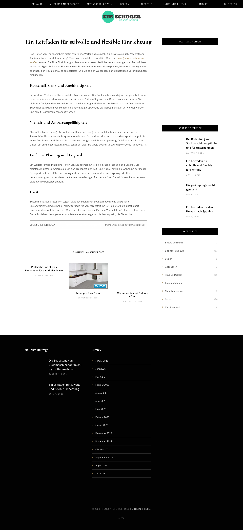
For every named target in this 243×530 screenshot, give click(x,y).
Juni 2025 (100, 368)
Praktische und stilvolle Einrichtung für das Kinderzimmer (44, 268)
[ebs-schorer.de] (121, 17)
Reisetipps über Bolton (88, 293)
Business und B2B (98, 4)
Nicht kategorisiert (174, 290)
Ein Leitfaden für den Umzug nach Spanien (199, 209)
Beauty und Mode (174, 242)
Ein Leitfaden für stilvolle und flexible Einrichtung (199, 165)
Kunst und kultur (174, 4)
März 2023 (100, 409)
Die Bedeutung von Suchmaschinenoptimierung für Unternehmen (202, 143)
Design (124, 4)
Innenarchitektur (174, 282)
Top (122, 518)
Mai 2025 (100, 376)
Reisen (168, 299)
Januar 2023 (101, 425)
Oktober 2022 (102, 449)
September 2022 (104, 457)
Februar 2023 (102, 417)
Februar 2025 (102, 384)
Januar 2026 (101, 360)
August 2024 (101, 392)
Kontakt (202, 4)
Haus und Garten (173, 274)
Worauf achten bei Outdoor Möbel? (132, 294)
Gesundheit (171, 266)
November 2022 (103, 441)
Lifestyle (146, 4)
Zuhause (37, 4)
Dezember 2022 (103, 433)
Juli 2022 (100, 473)
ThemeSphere (142, 508)
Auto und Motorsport (64, 4)
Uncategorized (172, 307)
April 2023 (100, 400)
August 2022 (101, 465)
